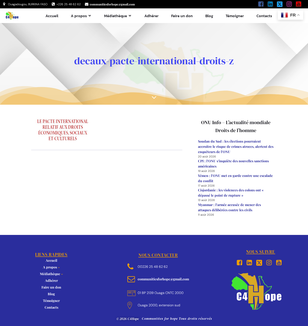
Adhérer (151, 16)
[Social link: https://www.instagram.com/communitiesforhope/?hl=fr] (290, 4)
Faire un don (182, 16)
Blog (209, 16)
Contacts (264, 16)
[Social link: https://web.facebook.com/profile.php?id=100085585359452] (262, 4)
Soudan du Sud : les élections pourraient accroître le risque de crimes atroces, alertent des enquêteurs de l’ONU (235, 146)
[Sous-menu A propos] (59, 267)
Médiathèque (50, 274)
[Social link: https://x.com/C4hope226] (281, 4)
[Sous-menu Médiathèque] (62, 274)
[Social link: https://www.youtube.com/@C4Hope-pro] (300, 4)
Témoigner (235, 16)
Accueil (51, 16)
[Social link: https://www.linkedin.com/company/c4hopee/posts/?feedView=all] (272, 4)
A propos (50, 267)
